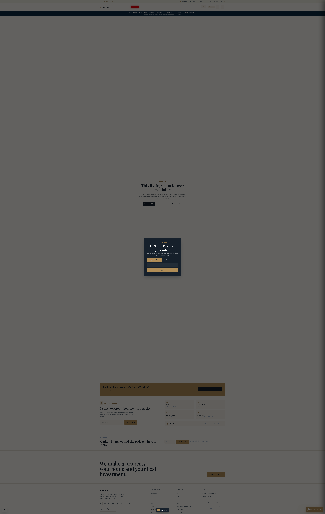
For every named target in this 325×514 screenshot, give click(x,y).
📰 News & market (170, 260)
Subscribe (162, 270)
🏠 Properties (154, 260)
